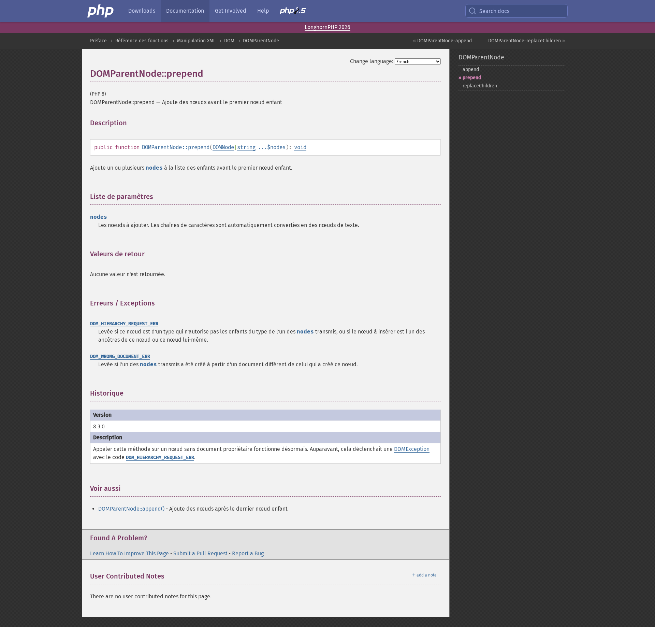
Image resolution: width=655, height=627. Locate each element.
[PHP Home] (101, 11)
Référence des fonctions (142, 41)
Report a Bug (248, 553)
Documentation (185, 11)
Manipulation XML (196, 41)
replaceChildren (480, 86)
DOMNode (223, 147)
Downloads (141, 11)
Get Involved (230, 11)
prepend (472, 78)
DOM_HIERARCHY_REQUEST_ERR (124, 324)
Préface (98, 41)
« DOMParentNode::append (442, 41)
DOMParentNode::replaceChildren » (526, 41)
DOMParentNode (261, 41)
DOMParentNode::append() (131, 508)
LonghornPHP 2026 (327, 27)
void (300, 147)
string (246, 147)
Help (263, 11)
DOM (229, 41)
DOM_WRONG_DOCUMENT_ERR (120, 356)
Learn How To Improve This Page (129, 553)
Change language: (371, 61)
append (471, 69)
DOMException (412, 449)
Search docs (494, 11)
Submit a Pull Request (200, 553)
